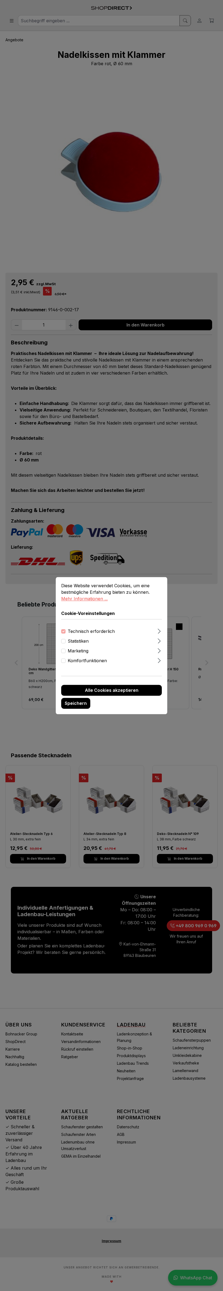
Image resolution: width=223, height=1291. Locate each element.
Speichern (76, 703)
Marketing (78, 651)
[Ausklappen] (159, 630)
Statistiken (78, 641)
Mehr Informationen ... (84, 598)
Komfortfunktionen (87, 660)
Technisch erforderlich (91, 631)
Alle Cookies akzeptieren (111, 690)
